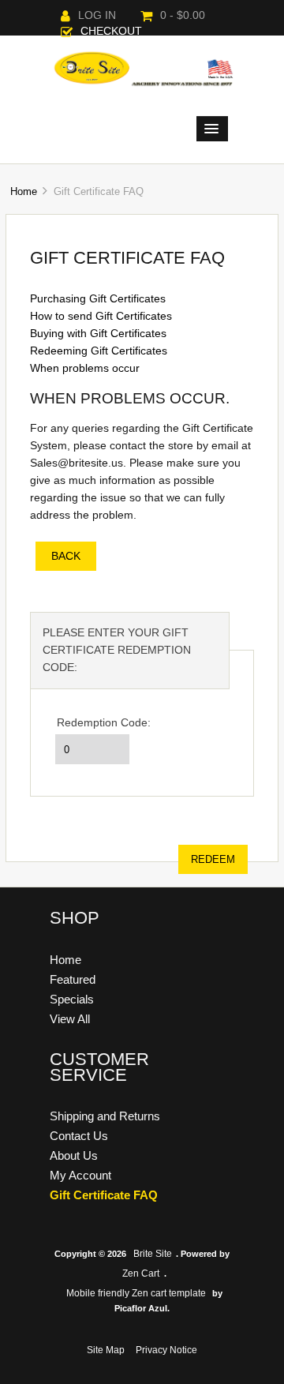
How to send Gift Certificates (101, 316)
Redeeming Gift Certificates (98, 351)
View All (70, 1019)
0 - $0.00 (182, 15)
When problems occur (85, 368)
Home (23, 191)
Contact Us (79, 1135)
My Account (80, 1175)
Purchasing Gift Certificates (98, 299)
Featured (72, 979)
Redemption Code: (104, 723)
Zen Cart (140, 1273)
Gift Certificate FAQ (104, 1195)
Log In (97, 15)
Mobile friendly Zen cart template (136, 1293)
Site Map (106, 1350)
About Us (74, 1155)
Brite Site (152, 1253)
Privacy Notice (166, 1350)
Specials (72, 999)
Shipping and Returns (105, 1116)
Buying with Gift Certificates (98, 333)
